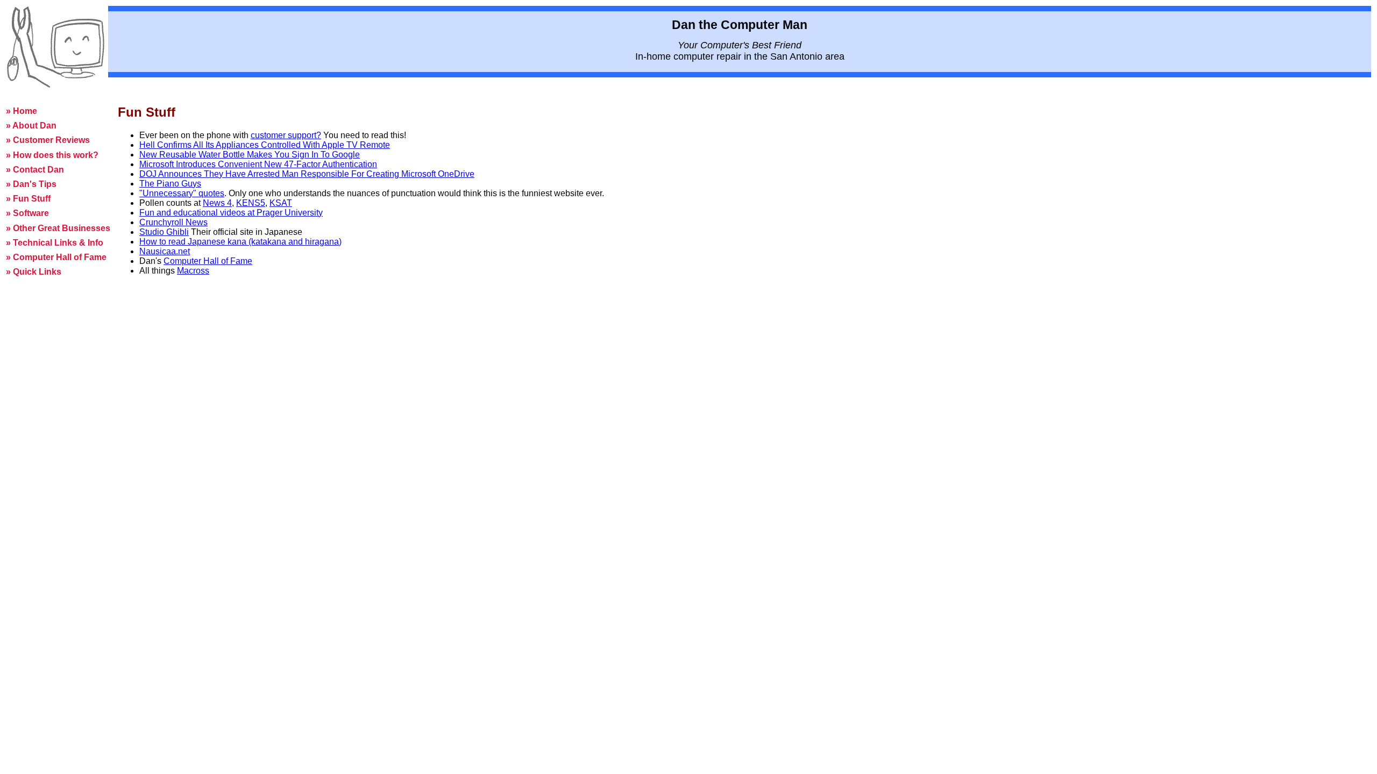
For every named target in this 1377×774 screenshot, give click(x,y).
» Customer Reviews (48, 140)
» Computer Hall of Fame (56, 257)
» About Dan (31, 125)
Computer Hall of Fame (208, 261)
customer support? (286, 135)
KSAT (280, 202)
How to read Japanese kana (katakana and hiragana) (240, 241)
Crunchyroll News (173, 222)
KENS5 (250, 202)
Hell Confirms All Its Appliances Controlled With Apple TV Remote (264, 144)
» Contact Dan (35, 169)
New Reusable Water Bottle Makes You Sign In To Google (249, 154)
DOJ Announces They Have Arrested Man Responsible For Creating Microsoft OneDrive (306, 173)
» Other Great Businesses (58, 228)
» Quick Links (33, 271)
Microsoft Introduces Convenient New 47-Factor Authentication (258, 164)
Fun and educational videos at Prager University (231, 212)
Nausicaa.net (164, 251)
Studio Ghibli (164, 231)
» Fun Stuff (28, 198)
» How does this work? (52, 155)
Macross (193, 270)
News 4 (217, 202)
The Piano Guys (170, 183)
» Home (21, 111)
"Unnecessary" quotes (181, 193)
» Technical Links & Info (54, 242)
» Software (27, 213)
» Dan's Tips (31, 184)
